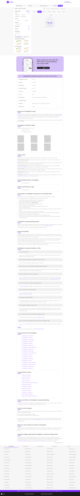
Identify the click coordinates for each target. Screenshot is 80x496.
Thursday (54, 11)
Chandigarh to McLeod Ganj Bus (29, 362)
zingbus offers (38, 419)
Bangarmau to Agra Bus (27, 392)
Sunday (35, 11)
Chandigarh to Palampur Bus (28, 366)
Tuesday (44, 11)
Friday (59, 11)
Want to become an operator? (46, 493)
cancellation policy (48, 225)
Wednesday (49, 11)
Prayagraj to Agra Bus (26, 384)
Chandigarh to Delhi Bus (27, 337)
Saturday (64, 11)
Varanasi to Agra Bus (26, 390)
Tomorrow (55, 5)
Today (51, 5)
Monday (39, 11)
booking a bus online (55, 279)
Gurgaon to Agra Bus (26, 375)
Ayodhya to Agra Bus (26, 388)
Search (59, 5)
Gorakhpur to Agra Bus (27, 386)
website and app (41, 317)
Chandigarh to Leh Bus (27, 360)
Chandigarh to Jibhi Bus (27, 356)
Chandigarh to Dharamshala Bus (29, 347)
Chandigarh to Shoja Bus (27, 368)
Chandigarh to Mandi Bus (27, 341)
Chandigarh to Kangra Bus (27, 351)
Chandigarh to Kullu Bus (27, 343)
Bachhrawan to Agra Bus (27, 394)
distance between (24, 286)
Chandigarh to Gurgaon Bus (28, 339)
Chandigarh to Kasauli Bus (27, 358)
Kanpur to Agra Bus (26, 380)
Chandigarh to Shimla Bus (27, 345)
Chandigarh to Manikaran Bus (28, 364)
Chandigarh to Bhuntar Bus (28, 349)
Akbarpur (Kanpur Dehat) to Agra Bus (29, 382)
